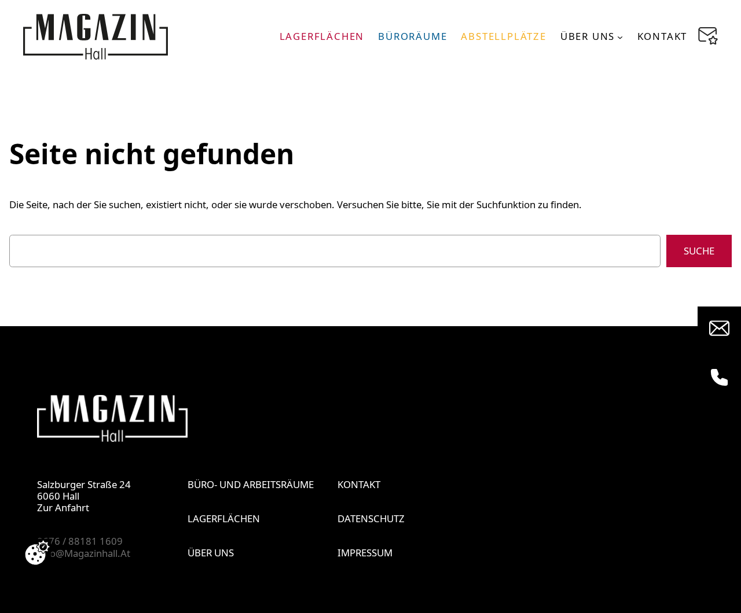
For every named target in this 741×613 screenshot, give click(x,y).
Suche (699, 250)
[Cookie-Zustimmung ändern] (37, 553)
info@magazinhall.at (83, 553)
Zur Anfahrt (63, 507)
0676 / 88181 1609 (80, 541)
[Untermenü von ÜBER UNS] (620, 36)
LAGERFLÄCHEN (224, 518)
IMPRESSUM (365, 552)
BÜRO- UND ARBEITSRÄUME (251, 484)
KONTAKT (359, 484)
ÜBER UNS (211, 552)
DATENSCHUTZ (371, 518)
